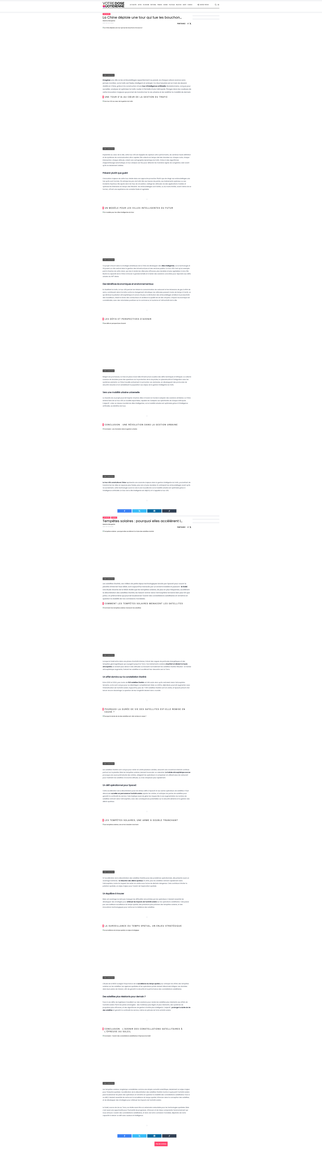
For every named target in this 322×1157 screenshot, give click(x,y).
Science (190, 5)
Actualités (133, 5)
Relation (178, 5)
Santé (184, 5)
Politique (172, 5)
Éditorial (153, 5)
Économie (146, 5)
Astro (140, 5)
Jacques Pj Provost (109, 1149)
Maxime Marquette (109, 21)
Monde (165, 5)
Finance (159, 5)
